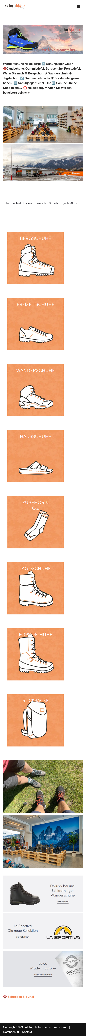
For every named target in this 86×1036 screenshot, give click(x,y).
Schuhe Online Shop (23, 216)
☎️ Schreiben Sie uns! (18, 996)
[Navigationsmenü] (78, 6)
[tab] (23, 217)
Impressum (60, 1027)
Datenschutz (11, 1032)
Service (56, 216)
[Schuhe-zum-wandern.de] (15, 6)
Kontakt (27, 1032)
